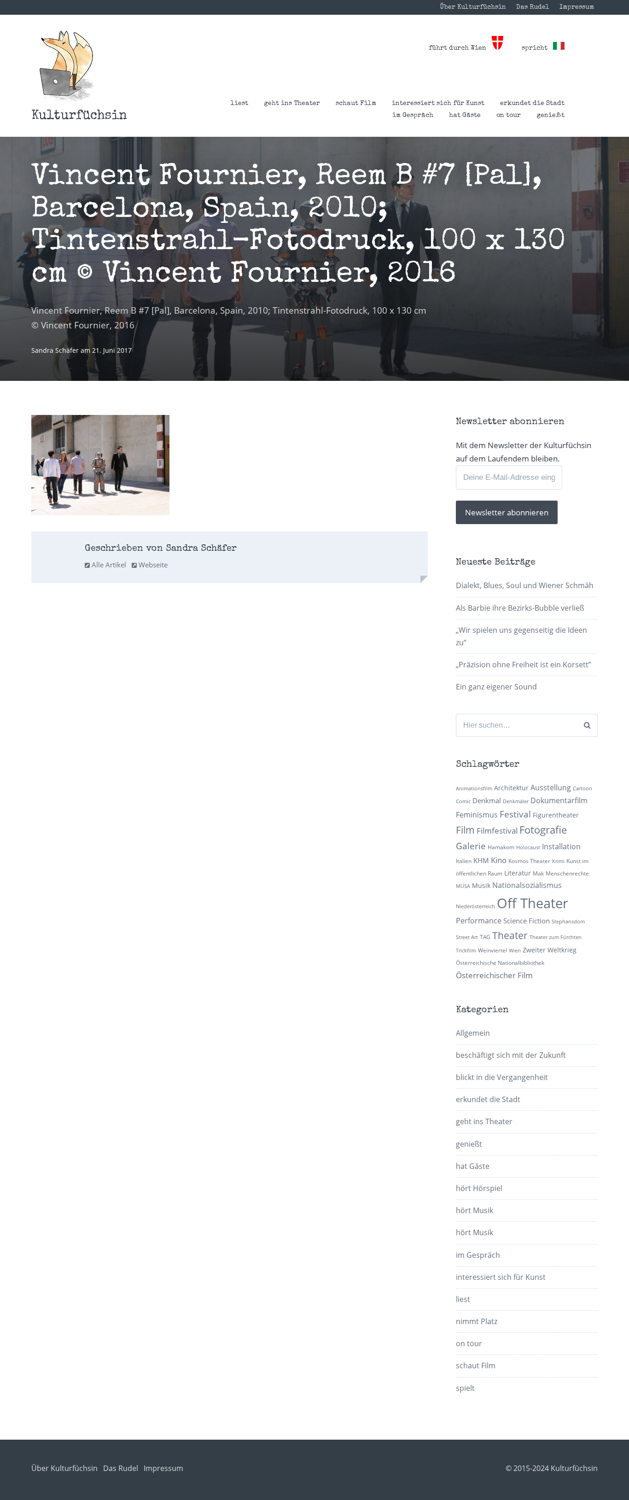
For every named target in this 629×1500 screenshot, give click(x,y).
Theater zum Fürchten (556, 937)
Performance (478, 921)
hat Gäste (465, 115)
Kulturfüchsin (79, 116)
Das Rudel (532, 7)
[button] (66, 66)
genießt (550, 115)
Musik (481, 885)
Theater (510, 935)
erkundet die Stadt (532, 103)
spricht (537, 48)
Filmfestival (497, 830)
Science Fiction (526, 920)
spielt (465, 1388)
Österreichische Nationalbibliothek (500, 963)
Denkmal (486, 800)
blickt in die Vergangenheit (502, 1077)
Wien (515, 950)
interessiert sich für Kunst (438, 103)
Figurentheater (556, 815)
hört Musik (474, 1210)
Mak (538, 873)
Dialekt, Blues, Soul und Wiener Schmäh (525, 585)
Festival (515, 814)
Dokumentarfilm (559, 800)
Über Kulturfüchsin (473, 7)
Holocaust (528, 847)
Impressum (576, 7)
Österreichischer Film (494, 975)
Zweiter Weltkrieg (550, 950)
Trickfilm (466, 950)
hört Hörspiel (479, 1188)
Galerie (471, 846)
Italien (464, 861)
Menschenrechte (567, 873)
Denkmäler (516, 801)
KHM (481, 860)
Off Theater (532, 903)
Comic (463, 801)
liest (239, 103)
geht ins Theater (292, 103)
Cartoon (582, 788)
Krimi (558, 861)
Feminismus (477, 815)
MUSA (463, 886)
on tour (508, 115)
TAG (485, 937)
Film (465, 829)
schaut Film (356, 103)
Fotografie (543, 829)
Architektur (511, 787)
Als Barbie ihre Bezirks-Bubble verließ (520, 608)
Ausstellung (550, 787)
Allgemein (473, 1033)
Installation (561, 846)
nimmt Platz (476, 1321)
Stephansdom (568, 921)
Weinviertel (492, 950)
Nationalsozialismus (527, 885)
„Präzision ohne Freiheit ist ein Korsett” (523, 665)
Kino (499, 860)
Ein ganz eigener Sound (496, 687)
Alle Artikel (108, 564)
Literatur (517, 873)
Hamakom (501, 847)
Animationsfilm (474, 788)
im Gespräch (412, 115)
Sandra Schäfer (56, 350)
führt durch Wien (460, 48)
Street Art (467, 937)
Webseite (152, 564)
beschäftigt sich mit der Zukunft (511, 1055)
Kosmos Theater (529, 861)
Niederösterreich (475, 906)
